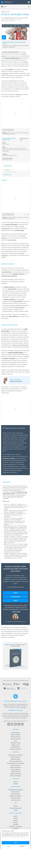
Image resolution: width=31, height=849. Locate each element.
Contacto (15, 822)
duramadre (4, 73)
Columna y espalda (15, 738)
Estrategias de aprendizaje (15, 789)
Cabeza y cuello (5, 11)
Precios (16, 806)
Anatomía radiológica (15, 749)
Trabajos (15, 820)
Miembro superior (15, 734)
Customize (22, 846)
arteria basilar (12, 240)
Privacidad (15, 828)
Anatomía (15, 729)
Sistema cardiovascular (15, 761)
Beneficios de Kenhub (15, 795)
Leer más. (16, 611)
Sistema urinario (15, 771)
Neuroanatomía (15, 747)
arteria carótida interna (15, 352)
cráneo (25, 62)
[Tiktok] (22, 724)
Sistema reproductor (15, 775)
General (15, 781)
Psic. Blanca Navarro (9, 17)
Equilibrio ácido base (15, 773)
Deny (8, 846)
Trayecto (7, 170)
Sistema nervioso (15, 759)
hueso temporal (16, 305)
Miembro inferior (15, 736)
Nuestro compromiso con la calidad (15, 701)
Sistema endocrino (15, 765)
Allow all (15, 842)
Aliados (15, 818)
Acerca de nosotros (15, 813)
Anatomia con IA (15, 800)
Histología (15, 778)
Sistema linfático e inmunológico (15, 763)
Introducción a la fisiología (15, 755)
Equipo (15, 816)
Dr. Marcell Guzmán (23, 17)
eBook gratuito (15, 791)
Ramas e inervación (11, 172)
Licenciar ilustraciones (16, 808)
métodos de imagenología (20, 345)
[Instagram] (15, 724)
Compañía (15, 824)
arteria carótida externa (12, 58)
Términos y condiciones (15, 826)
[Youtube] (12, 724)
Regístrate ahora (9, 644)
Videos (15, 593)
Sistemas (15, 783)
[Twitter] (18, 724)
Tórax (15, 740)
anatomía (19, 94)
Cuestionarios (15, 596)
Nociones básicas (15, 732)
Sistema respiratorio (15, 767)
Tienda (15, 810)
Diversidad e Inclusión (16, 710)
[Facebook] (8, 724)
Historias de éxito (15, 798)
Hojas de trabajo (15, 793)
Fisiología (15, 752)
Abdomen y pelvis (15, 742)
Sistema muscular (15, 757)
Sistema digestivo (15, 769)
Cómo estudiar (15, 786)
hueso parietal (19, 307)
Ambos (15, 600)
